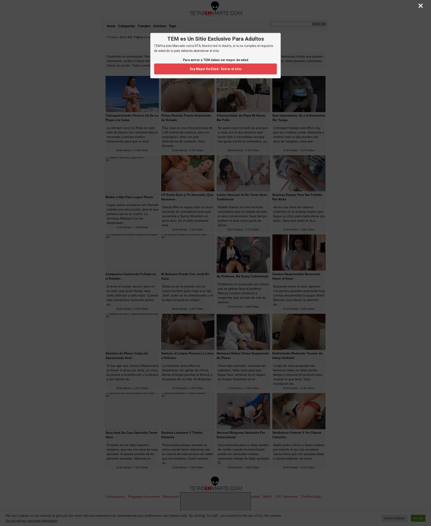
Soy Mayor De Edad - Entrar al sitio (216, 69)
